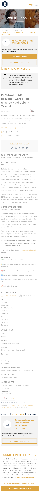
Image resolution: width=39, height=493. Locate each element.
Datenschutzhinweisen (25, 477)
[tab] (6, 414)
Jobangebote (17, 31)
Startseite (5, 31)
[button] (30, 4)
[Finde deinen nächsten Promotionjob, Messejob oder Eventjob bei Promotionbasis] (5, 5)
